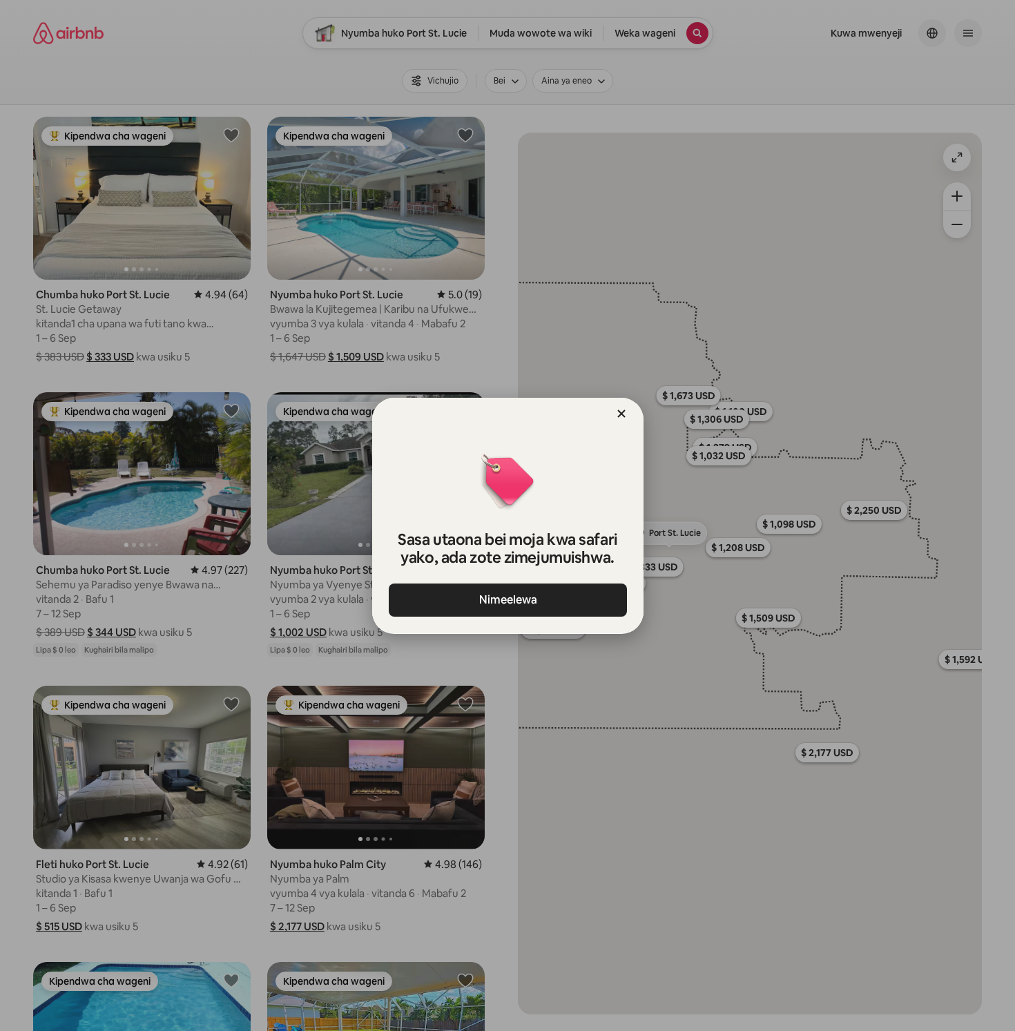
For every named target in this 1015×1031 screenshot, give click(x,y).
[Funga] (621, 413)
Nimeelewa (507, 599)
